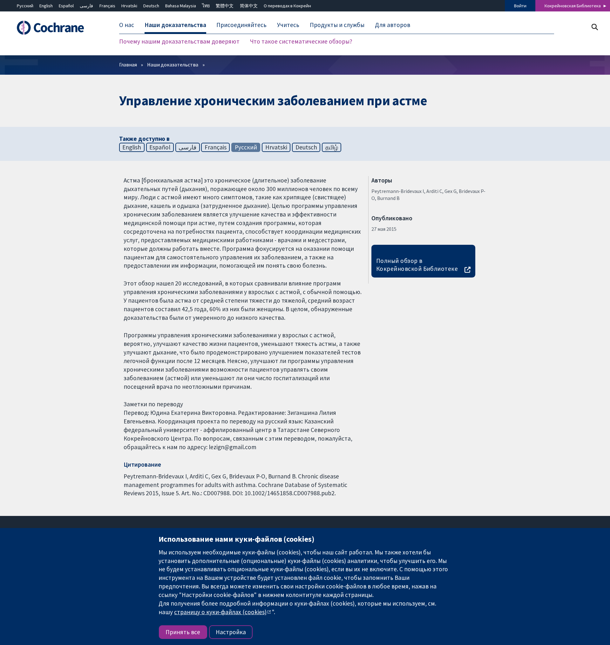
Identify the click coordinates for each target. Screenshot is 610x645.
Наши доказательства (172, 64)
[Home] (57, 28)
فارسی (86, 6)
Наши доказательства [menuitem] (175, 25)
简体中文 (249, 6)
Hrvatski (129, 6)
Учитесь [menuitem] (288, 25)
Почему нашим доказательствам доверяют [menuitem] (179, 41)
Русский (25, 6)
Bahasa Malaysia (180, 6)
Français (107, 6)
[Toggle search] (595, 27)
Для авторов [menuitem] (392, 25)
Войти (520, 6)
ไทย (206, 6)
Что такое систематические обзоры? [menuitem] (301, 41)
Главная (128, 64)
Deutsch (151, 6)
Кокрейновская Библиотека (573, 6)
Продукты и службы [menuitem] (337, 25)
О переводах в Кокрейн (287, 6)
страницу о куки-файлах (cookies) (220, 612)
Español (66, 6)
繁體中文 (225, 6)
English (46, 6)
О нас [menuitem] (126, 25)
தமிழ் (331, 147)
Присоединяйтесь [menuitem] (241, 25)
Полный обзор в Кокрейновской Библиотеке (417, 264)
